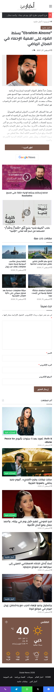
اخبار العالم (39, 677)
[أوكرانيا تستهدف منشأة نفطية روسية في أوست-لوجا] (40, 281)
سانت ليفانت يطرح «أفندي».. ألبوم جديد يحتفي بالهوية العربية (31, 481)
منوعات (30, 677)
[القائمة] (50, 7)
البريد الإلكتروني (45, 365)
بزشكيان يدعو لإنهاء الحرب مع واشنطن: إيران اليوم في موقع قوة (28, 607)
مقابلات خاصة (22, 681)
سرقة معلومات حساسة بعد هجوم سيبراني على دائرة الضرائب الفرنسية (14, 293)
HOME (48, 677)
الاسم (49, 353)
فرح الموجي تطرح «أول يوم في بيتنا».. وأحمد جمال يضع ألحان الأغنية (28, 523)
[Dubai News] (27, 6)
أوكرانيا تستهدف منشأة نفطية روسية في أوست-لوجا (41, 293)
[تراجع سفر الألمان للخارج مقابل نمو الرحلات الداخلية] (40, 252)
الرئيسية (46, 21)
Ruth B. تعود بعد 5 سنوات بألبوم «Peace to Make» (28, 440)
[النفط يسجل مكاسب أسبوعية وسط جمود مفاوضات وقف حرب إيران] (14, 252)
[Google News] (27, 157)
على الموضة (8, 677)
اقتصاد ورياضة (20, 677)
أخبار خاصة (38, 21)
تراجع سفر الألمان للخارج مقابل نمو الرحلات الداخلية (41, 263)
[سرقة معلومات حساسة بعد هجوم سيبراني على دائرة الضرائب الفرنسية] (14, 281)
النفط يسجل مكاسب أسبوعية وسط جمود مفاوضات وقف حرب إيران (15, 264)
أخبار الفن (33, 681)
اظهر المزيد (28, 147)
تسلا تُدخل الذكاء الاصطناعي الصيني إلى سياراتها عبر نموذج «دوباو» (30, 565)
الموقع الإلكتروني (45, 377)
